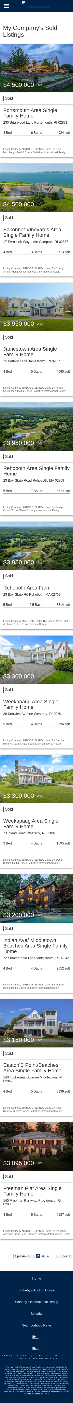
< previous (22, 1256)
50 (57, 1256)
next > (66, 1256)
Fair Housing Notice (38, 1358)
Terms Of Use (14, 1355)
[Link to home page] (36, 6)
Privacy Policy (51, 1355)
